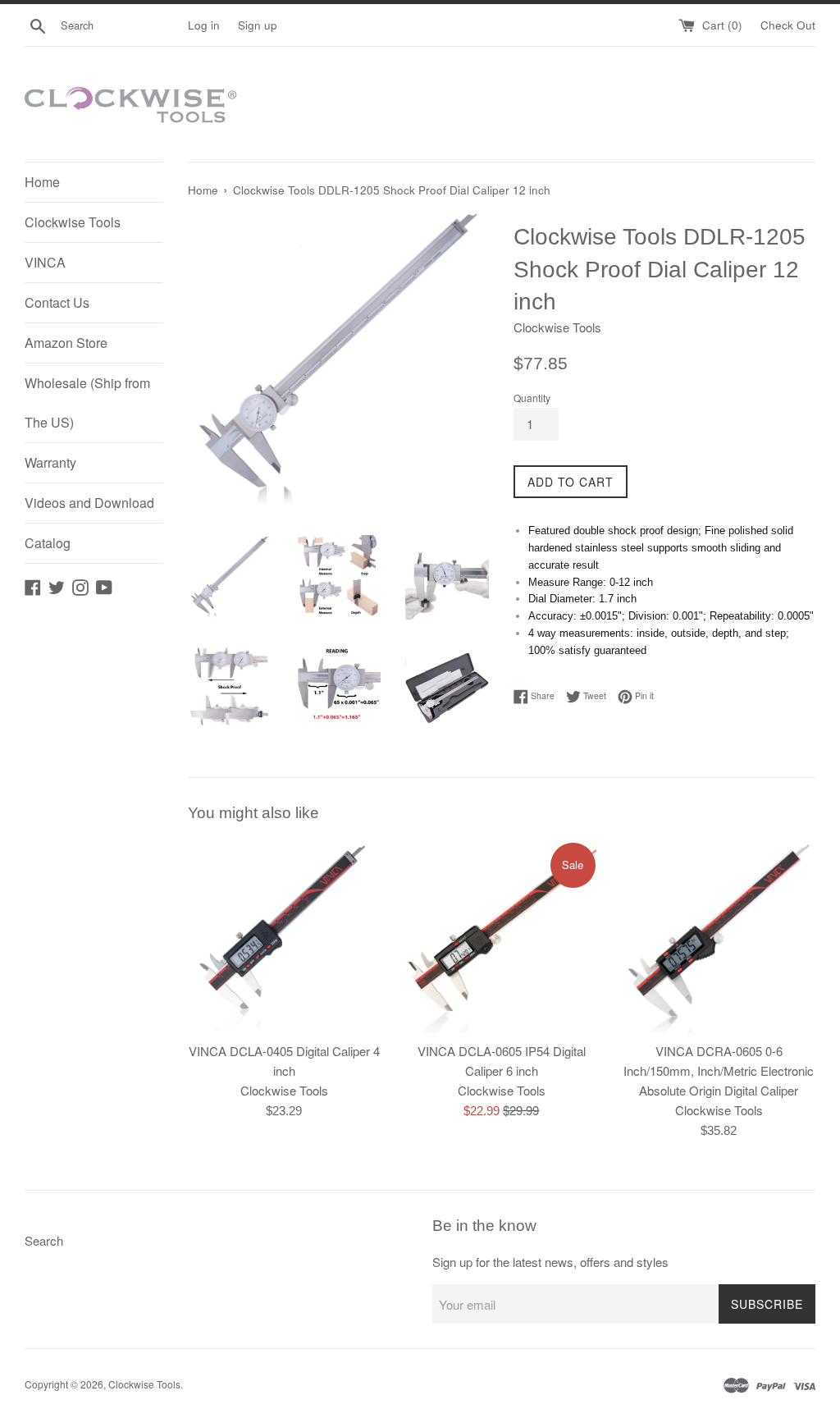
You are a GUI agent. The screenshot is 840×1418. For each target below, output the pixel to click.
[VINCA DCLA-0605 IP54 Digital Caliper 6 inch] (501, 936)
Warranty (50, 462)
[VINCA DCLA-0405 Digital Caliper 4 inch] (284, 936)
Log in (204, 25)
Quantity (532, 398)
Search (44, 1240)
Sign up (257, 25)
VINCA (45, 262)
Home (42, 181)
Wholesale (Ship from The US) (87, 402)
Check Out (787, 25)
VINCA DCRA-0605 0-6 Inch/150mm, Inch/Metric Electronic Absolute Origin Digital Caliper (718, 1070)
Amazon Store (66, 342)
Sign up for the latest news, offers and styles (550, 1261)
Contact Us (57, 302)
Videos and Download (89, 502)
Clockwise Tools (73, 222)
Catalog (48, 542)
